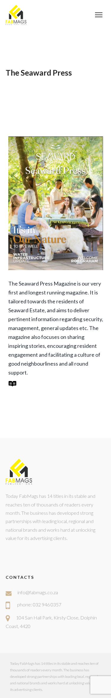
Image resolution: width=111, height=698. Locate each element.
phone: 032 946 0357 (39, 604)
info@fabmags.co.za (37, 592)
